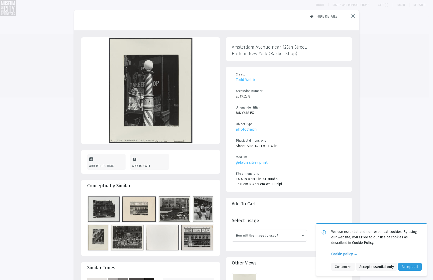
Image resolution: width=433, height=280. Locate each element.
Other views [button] (244, 263)
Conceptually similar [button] (109, 186)
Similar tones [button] (101, 267)
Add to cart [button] (141, 166)
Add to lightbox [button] (101, 166)
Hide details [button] (327, 16)
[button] (353, 16)
